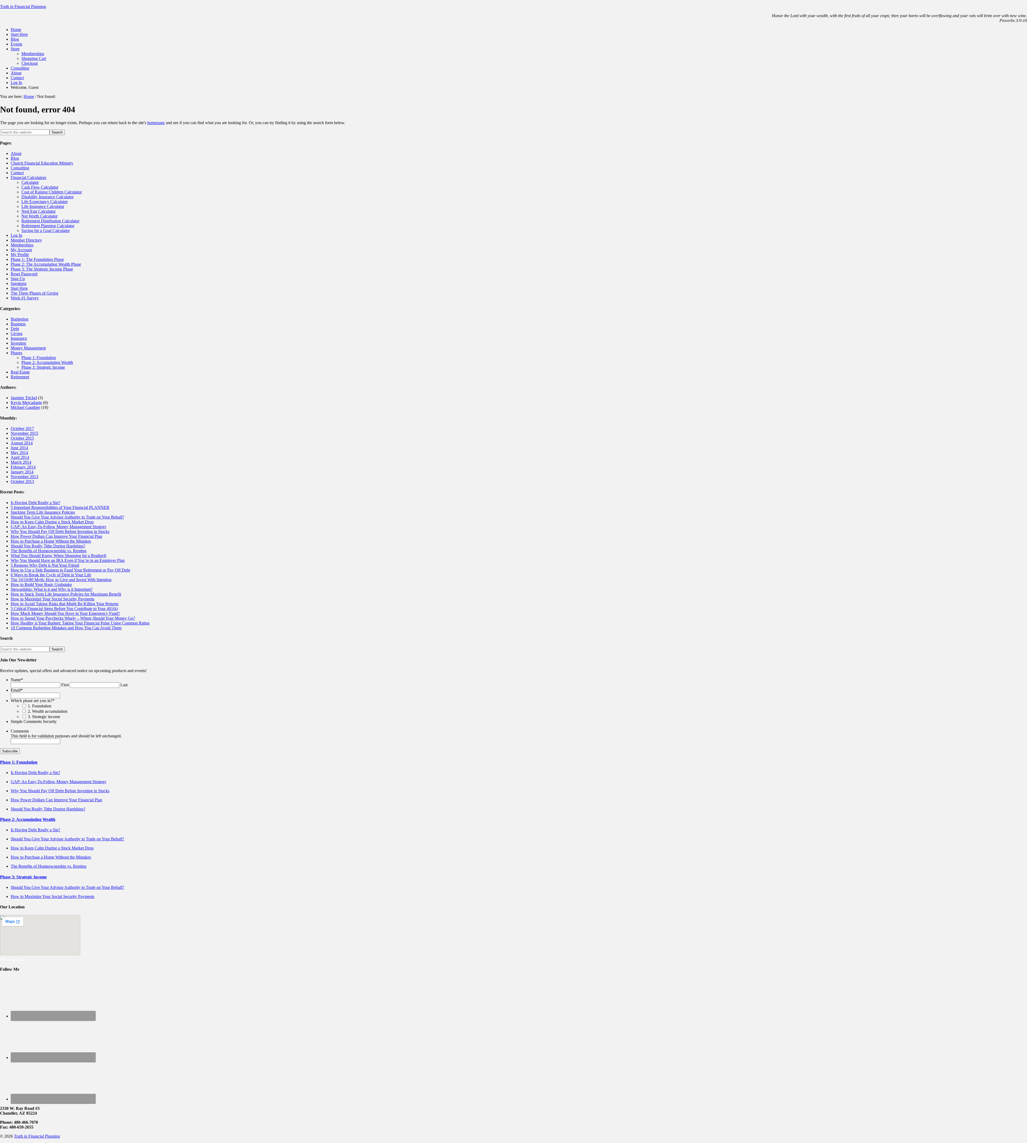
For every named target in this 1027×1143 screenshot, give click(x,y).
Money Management (28, 348)
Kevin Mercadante (26, 402)
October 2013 (22, 481)
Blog (15, 158)
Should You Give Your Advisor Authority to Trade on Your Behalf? (67, 517)
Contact (17, 172)
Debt (15, 328)
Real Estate (20, 372)
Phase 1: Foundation (38, 357)
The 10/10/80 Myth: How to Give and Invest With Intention (61, 579)
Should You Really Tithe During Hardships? (48, 546)
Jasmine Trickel (24, 397)
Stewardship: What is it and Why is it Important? (52, 589)
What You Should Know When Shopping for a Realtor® (58, 555)
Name (17, 679)
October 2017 (22, 428)
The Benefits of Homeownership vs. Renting (48, 550)
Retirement (20, 377)
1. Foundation (39, 706)
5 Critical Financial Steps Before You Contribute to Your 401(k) (64, 608)
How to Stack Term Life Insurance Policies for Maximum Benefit (66, 594)
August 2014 (22, 443)
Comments (20, 731)
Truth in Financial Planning (23, 6)
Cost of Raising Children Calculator (51, 192)
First (65, 685)
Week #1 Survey (25, 298)
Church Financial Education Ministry (42, 163)
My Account (21, 249)
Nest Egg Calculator (38, 211)
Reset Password (24, 274)
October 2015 (22, 438)
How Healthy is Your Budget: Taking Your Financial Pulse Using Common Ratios (80, 623)
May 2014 (19, 452)
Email (17, 690)
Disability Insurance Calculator (47, 197)
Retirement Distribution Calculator (50, 221)
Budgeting (19, 319)
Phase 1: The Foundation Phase (37, 259)
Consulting (20, 168)
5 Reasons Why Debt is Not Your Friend (45, 565)
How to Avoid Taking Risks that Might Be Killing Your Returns (64, 603)
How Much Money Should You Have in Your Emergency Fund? (65, 613)
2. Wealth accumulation (47, 711)
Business (18, 324)
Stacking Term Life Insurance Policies (43, 512)
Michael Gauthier (25, 407)
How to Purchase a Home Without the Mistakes (51, 541)
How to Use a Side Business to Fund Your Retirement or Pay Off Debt (70, 570)
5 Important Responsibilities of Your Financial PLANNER (60, 507)
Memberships (22, 245)
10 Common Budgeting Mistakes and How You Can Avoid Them (66, 628)
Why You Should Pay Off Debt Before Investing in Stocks (60, 531)
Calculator (30, 182)
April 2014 (20, 457)
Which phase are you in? (33, 700)
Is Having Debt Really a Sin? (35, 502)
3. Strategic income (44, 716)
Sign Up (18, 278)
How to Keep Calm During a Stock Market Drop (52, 522)
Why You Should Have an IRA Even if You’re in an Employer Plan (68, 560)
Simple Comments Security (34, 721)
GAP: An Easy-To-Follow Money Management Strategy (58, 526)
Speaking (18, 283)
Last (124, 685)
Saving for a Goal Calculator (45, 230)
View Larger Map (12, 959)
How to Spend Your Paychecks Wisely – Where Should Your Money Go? (73, 618)
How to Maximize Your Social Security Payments (52, 599)
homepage (156, 122)
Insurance (19, 338)
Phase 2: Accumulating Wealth (47, 362)
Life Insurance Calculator (42, 206)
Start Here (19, 288)
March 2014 (21, 462)
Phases (16, 352)
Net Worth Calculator (39, 216)
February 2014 (23, 467)
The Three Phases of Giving (34, 293)
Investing (18, 343)
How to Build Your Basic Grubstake (41, 584)
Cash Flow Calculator (39, 187)
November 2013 (24, 476)
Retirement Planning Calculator (47, 225)
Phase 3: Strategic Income (43, 367)
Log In (16, 235)
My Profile (20, 254)
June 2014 (19, 447)
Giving (16, 333)
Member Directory (26, 240)
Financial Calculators (28, 177)
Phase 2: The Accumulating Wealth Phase (46, 264)
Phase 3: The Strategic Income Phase (42, 269)
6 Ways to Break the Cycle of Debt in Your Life (51, 575)
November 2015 (24, 433)
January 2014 (22, 472)
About (16, 153)
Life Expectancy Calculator (44, 201)
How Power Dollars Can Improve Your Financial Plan (56, 536)
